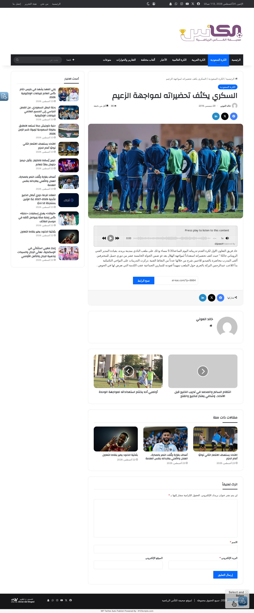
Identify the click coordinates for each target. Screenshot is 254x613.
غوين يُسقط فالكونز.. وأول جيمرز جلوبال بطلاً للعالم (38, 162)
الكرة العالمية (179, 60)
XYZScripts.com (145, 611)
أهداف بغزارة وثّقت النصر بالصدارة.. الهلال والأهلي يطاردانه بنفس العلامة (167, 457)
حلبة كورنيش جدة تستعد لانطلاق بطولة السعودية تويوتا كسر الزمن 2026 (37, 129)
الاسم (233, 542)
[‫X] (225, 116)
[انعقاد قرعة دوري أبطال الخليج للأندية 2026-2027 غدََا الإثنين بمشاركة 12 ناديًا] (68, 200)
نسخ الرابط (144, 280)
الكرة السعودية (218, 60)
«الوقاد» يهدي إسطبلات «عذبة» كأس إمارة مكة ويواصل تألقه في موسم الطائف (37, 217)
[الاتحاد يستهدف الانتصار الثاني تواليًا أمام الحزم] (215, 439)
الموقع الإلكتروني (154, 557)
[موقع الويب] (211, 325)
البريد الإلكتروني (228, 557)
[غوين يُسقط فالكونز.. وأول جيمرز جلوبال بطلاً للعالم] (68, 165)
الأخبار (163, 60)
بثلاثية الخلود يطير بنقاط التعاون (120, 455)
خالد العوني (225, 105)
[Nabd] (165, 4)
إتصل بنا (17, 3)
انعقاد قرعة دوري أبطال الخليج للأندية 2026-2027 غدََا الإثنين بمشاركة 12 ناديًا (39, 199)
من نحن (44, 3)
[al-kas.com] (210, 31)
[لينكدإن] (216, 116)
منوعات (107, 60)
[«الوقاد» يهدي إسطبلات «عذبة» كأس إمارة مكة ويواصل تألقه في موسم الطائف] (68, 218)
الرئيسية (56, 3)
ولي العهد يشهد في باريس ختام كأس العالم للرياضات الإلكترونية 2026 (38, 93)
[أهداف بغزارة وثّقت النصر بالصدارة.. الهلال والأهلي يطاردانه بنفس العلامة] (165, 439)
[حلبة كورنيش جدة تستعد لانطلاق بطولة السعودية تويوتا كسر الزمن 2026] (68, 131)
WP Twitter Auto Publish (112, 611)
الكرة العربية (198, 60)
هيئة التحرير (31, 3)
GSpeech (219, 244)
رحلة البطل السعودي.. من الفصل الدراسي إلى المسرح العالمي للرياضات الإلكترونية (38, 111)
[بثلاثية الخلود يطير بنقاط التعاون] (116, 439)
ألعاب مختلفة (148, 60)
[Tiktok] (159, 4)
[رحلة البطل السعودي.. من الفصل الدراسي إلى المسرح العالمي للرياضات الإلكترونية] (68, 112)
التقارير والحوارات (126, 60)
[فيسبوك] (233, 116)
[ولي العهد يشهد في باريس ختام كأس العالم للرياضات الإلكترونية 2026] (68, 94)
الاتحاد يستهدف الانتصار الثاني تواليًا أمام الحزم (217, 457)
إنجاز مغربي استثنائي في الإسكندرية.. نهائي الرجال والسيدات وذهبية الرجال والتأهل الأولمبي (36, 252)
